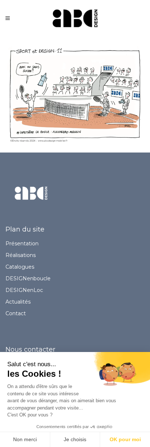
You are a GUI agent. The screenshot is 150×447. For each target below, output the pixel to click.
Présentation (22, 243)
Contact (15, 313)
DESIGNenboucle (28, 278)
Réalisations (20, 255)
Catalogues (19, 267)
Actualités (18, 301)
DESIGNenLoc (24, 290)
